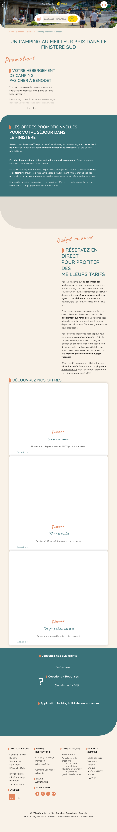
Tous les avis (62, 667)
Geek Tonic (88, 816)
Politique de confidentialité (55, 816)
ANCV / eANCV (95, 771)
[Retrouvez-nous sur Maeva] (48, 794)
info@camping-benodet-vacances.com (17, 780)
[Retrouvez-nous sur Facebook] (37, 794)
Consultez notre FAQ (66, 685)
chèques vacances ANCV (77, 373)
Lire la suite (24, 398)
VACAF (90, 774)
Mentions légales (32, 816)
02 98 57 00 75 (16, 774)
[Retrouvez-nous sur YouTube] (54, 794)
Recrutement (68, 754)
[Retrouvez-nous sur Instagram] (43, 794)
